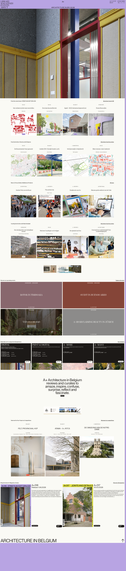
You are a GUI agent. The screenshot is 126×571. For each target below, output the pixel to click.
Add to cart (58, 526)
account (113, 1)
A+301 (24, 256)
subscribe (121, 1)
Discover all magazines (118, 482)
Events (5, 5)
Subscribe (27, 362)
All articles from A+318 (108, 101)
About (4, 7)
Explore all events (120, 280)
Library (5, 1)
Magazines (7, 3)
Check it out (34, 525)
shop (111, 3)
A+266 (101, 256)
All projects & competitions (107, 420)
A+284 (49, 256)
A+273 (75, 256)
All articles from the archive (107, 142)
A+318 (24, 134)
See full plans (121, 341)
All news (112, 182)
